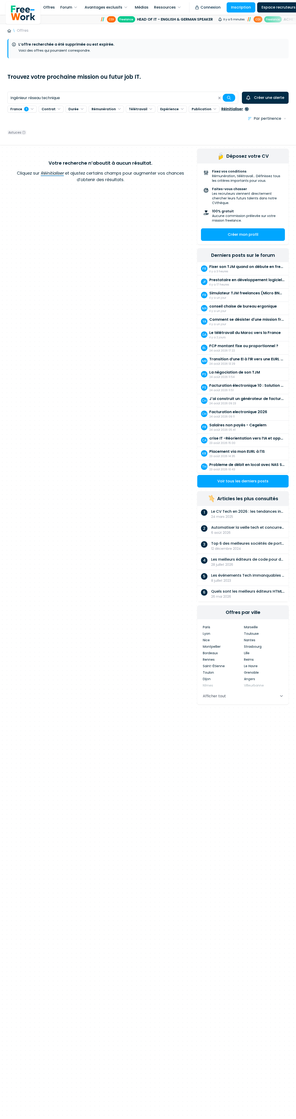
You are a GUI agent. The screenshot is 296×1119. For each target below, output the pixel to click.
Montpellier (212, 646)
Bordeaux (210, 653)
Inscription (241, 7)
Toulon (208, 672)
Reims (249, 659)
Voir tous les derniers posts (242, 481)
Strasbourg (253, 646)
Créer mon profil (243, 234)
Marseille (251, 627)
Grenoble (251, 672)
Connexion (210, 7)
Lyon (206, 633)
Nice (206, 640)
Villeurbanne (254, 685)
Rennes (209, 659)
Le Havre (251, 666)
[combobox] (122, 98)
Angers (249, 679)
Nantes (249, 640)
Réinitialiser (232, 109)
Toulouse (251, 633)
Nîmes (208, 685)
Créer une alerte (269, 97)
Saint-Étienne (214, 666)
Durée (73, 109)
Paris (206, 627)
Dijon (207, 679)
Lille (247, 653)
